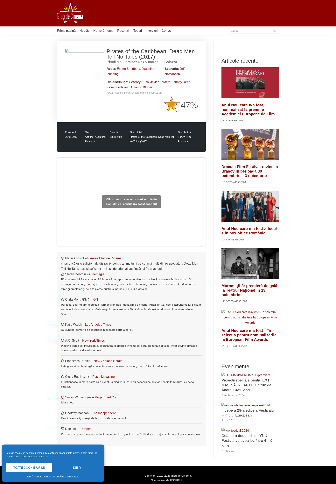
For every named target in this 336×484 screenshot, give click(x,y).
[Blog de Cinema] (70, 13)
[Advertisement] (208, 13)
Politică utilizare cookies (38, 476)
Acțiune (89, 137)
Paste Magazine (103, 376)
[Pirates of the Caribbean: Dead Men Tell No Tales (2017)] (84, 51)
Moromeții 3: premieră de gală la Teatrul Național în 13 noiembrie (249, 290)
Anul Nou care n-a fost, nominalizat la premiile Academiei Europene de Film (248, 109)
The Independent (104, 413)
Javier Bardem (160, 82)
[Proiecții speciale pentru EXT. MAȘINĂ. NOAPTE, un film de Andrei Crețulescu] (245, 375)
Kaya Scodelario (118, 87)
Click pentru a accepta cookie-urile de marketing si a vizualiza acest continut (131, 201)
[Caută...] (253, 30)
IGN (95, 299)
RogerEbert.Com (106, 397)
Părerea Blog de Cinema (104, 258)
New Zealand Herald (108, 361)
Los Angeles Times (98, 324)
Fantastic (90, 141)
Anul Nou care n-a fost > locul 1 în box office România (249, 230)
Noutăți (84, 30)
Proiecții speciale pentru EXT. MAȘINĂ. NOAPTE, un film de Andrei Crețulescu (246, 385)
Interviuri (152, 30)
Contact (167, 30)
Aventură (100, 137)
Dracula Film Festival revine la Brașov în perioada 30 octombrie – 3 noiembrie (249, 171)
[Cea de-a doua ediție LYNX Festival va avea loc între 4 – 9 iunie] (235, 430)
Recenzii (123, 30)
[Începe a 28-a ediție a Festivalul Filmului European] (245, 405)
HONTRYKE (177, 480)
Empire (87, 429)
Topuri (137, 30)
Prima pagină (66, 30)
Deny (77, 467)
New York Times (93, 340)
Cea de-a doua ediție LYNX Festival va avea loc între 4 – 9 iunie (246, 440)
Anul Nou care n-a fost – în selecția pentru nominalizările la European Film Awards (248, 335)
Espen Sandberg (128, 68)
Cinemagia (96, 274)
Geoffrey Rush (139, 82)
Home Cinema (103, 30)
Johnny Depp (181, 82)
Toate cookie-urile (29, 467)
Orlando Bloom (141, 87)
